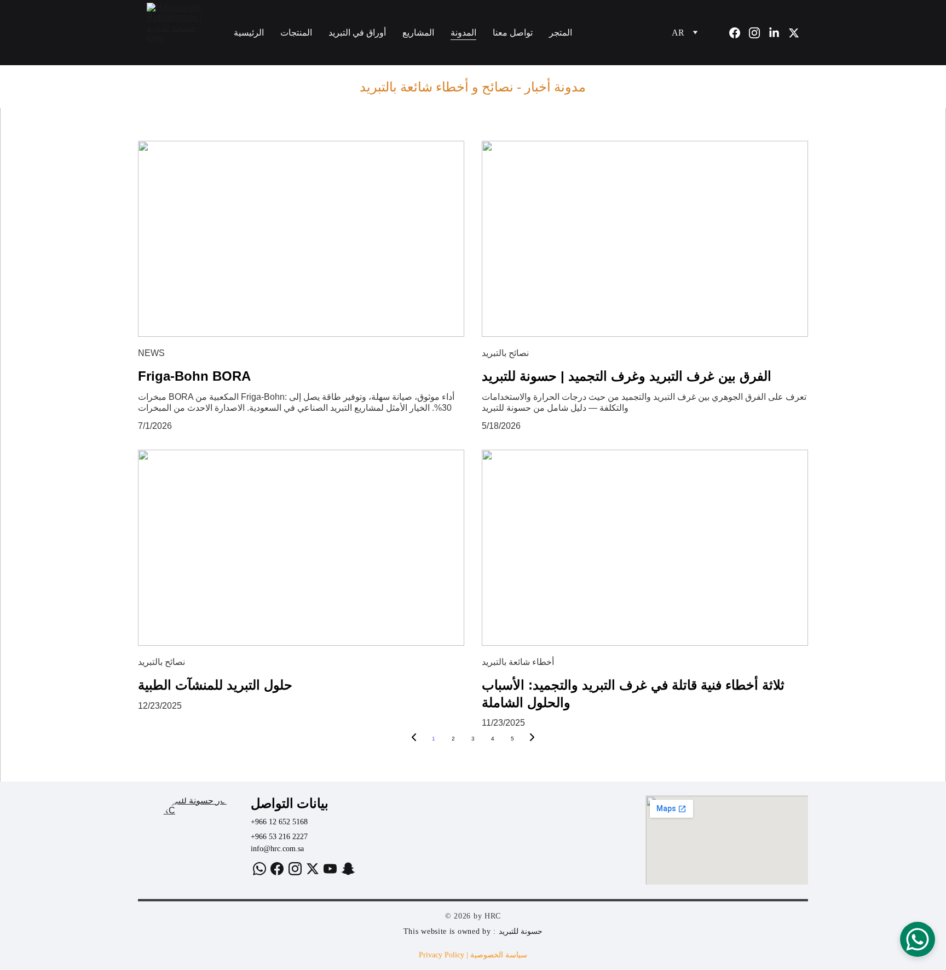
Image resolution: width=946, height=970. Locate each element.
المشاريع (418, 32)
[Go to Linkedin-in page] (778, 32)
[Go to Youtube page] (330, 868)
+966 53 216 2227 (279, 837)
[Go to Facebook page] (739, 32)
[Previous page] (414, 739)
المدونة (463, 32)
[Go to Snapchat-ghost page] (348, 868)
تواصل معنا (513, 32)
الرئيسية (249, 32)
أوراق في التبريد (357, 32)
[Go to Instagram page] (759, 32)
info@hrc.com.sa (277, 849)
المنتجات (296, 32)
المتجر (561, 32)
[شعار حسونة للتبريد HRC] (199, 840)
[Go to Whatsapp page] (259, 868)
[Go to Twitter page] (793, 32)
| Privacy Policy (444, 955)
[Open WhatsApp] (917, 939)
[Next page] (532, 739)
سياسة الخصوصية (498, 955)
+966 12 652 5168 (279, 822)
